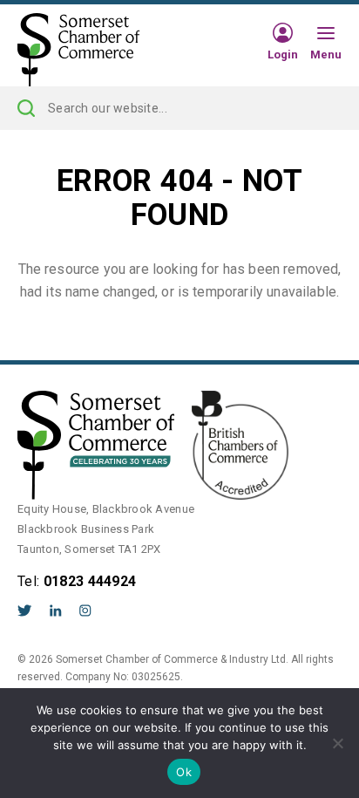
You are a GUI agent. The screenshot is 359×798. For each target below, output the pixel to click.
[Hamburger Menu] (326, 34)
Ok (184, 772)
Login (283, 54)
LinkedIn (56, 610)
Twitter (24, 610)
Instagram (85, 610)
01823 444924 (90, 581)
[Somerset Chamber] (78, 50)
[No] (337, 743)
